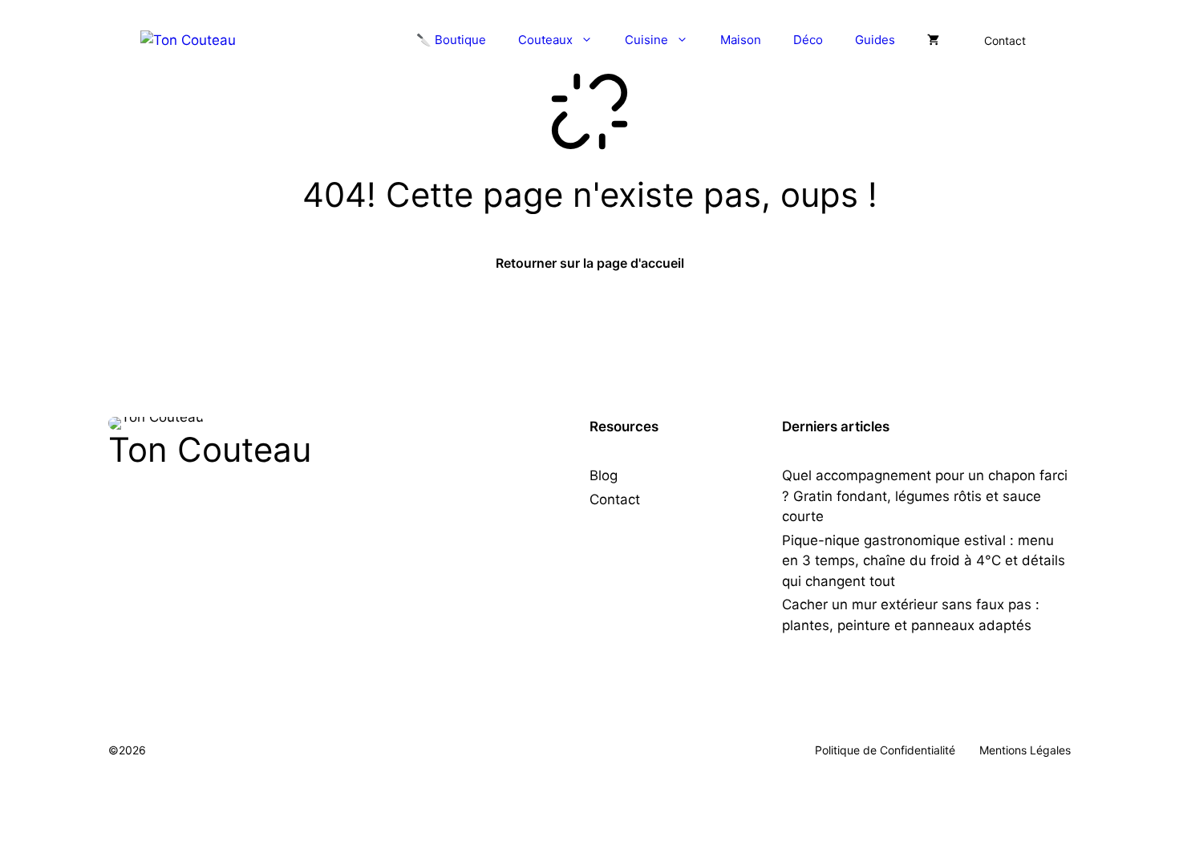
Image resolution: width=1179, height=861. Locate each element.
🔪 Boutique (451, 39)
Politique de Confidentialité (885, 750)
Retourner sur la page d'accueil (590, 263)
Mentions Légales (1025, 750)
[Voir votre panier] (933, 40)
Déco (808, 39)
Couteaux (545, 39)
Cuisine (646, 39)
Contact (1005, 40)
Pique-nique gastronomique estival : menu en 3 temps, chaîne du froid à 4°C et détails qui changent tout (923, 560)
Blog (604, 475)
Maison (740, 39)
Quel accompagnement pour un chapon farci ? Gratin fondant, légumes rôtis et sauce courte (925, 495)
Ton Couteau (209, 449)
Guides (875, 39)
